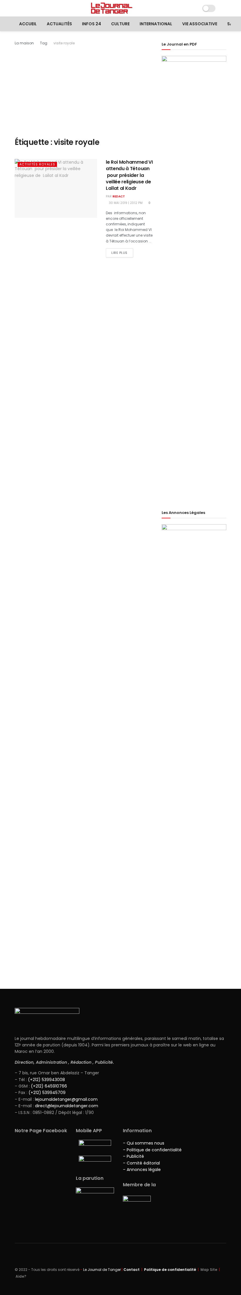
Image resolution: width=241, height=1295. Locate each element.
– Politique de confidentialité (152, 1150)
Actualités (59, 24)
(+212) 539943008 (46, 1080)
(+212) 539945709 (47, 1092)
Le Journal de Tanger (102, 1269)
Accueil (28, 24)
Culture (120, 24)
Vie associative (199, 24)
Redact (119, 196)
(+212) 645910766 (49, 1086)
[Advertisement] (84, 90)
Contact (131, 1269)
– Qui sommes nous (143, 1143)
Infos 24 (91, 24)
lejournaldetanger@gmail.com (66, 1099)
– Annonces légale (142, 1169)
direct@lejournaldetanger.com (66, 1106)
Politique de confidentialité (170, 1269)
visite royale (64, 43)
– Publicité (133, 1156)
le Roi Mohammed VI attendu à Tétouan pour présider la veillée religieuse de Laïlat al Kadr (129, 175)
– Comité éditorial (141, 1163)
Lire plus (119, 252)
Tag (43, 43)
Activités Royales (37, 164)
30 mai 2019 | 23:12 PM (125, 203)
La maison (24, 43)
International (156, 24)
